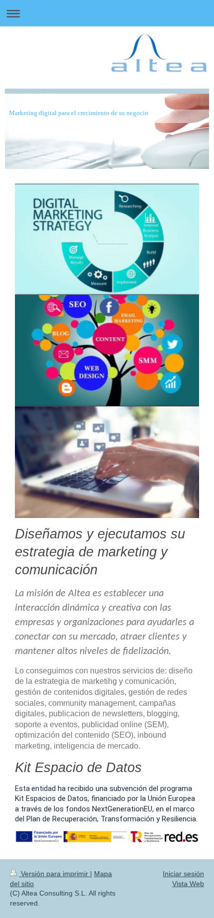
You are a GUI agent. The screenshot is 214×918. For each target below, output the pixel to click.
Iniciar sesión (183, 874)
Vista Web (188, 884)
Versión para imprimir (54, 874)
